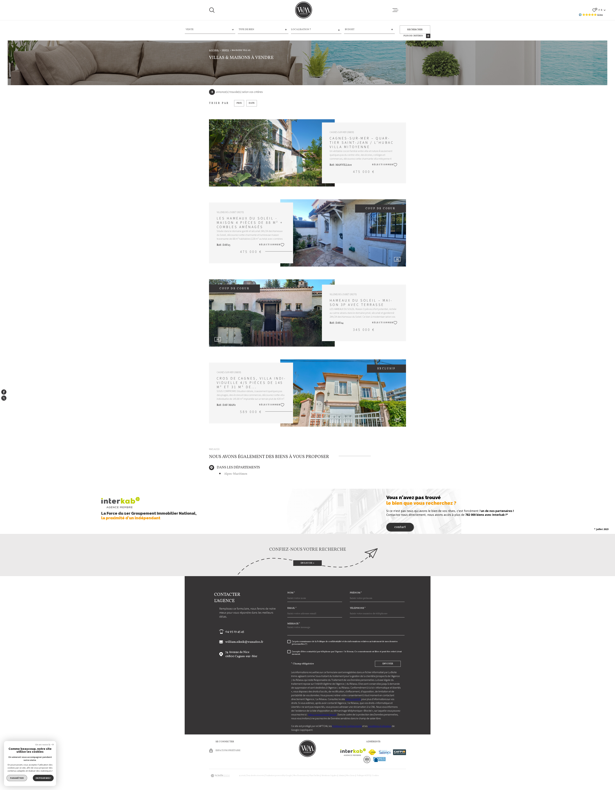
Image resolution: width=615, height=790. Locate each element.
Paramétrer (17, 778)
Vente (225, 50)
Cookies (375, 776)
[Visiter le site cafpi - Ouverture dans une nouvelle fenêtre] (399, 752)
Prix (239, 103)
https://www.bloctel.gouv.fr (322, 714)
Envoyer (387, 663)
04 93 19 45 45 (234, 632)
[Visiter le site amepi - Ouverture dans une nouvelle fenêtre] (384, 752)
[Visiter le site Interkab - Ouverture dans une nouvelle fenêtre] (353, 752)
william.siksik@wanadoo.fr (244, 642)
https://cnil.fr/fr (353, 699)
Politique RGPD (363, 775)
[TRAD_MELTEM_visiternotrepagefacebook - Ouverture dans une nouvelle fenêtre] (3, 391)
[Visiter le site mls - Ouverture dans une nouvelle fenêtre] (379, 759)
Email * (292, 608)
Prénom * (356, 593)
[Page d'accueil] (303, 10)
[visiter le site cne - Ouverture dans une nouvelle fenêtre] (367, 759)
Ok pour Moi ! (43, 778)
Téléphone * (358, 608)
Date (251, 103)
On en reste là (42, 744)
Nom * (291, 593)
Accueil (214, 50)
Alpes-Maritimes (235, 474)
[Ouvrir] (212, 10)
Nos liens (350, 775)
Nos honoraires (300, 775)
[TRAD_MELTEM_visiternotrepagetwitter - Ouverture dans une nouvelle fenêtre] (3, 398)
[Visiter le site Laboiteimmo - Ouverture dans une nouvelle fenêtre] (220, 775)
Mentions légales (329, 775)
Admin (341, 775)
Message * (293, 624)
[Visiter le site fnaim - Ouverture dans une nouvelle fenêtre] (372, 752)
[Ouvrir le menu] (395, 10)
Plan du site (314, 775)
